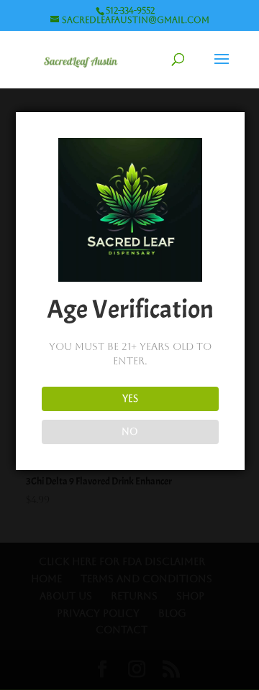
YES (130, 398)
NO (130, 431)
